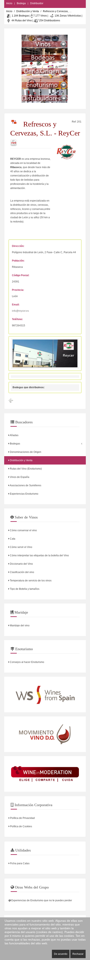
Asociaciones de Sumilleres (25, 485)
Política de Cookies (20, 826)
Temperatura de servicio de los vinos (30, 580)
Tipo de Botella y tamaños (24, 588)
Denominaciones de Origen (25, 452)
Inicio (9, 3)
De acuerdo (60, 953)
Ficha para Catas (19, 863)
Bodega (21, 3)
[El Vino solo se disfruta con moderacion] (45, 773)
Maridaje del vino (19, 625)
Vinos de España (19, 477)
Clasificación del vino (21, 572)
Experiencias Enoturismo (23, 493)
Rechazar (78, 953)
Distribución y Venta (27, 11)
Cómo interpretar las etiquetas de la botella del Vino (39, 555)
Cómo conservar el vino (23, 530)
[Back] (11, 400)
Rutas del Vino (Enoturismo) (25, 468)
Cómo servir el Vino (20, 547)
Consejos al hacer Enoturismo (26, 662)
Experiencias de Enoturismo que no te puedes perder (41, 900)
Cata (12, 538)
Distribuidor (36, 3)
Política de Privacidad (22, 818)
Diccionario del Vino (21, 563)
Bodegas (14, 443)
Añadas (13, 435)
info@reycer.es (20, 310)
